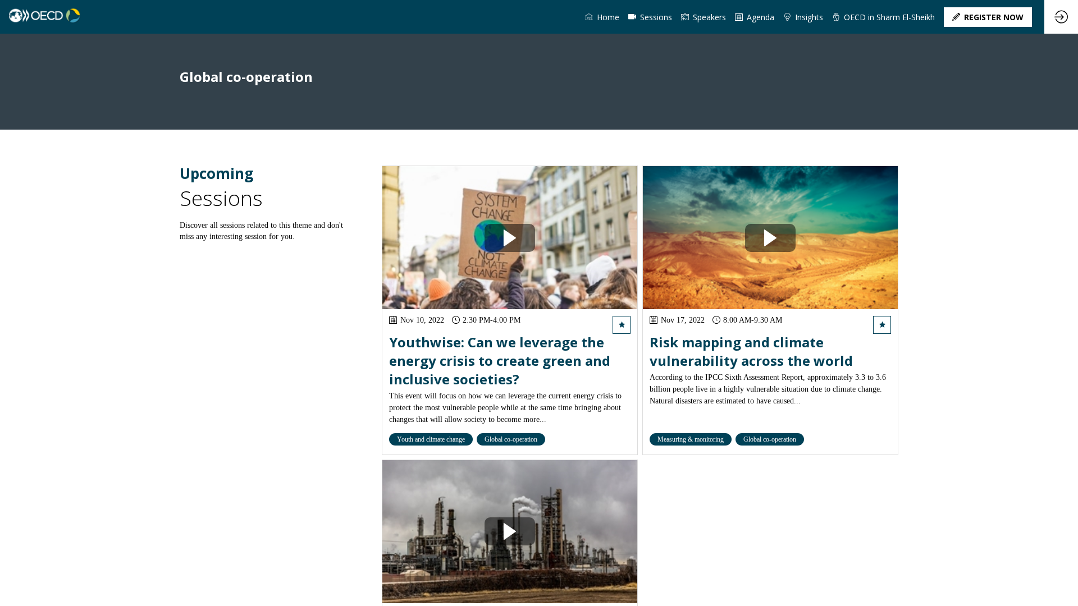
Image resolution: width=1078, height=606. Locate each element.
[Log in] (1061, 17)
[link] (602, 17)
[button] (988, 17)
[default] (650, 17)
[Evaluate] (622, 325)
